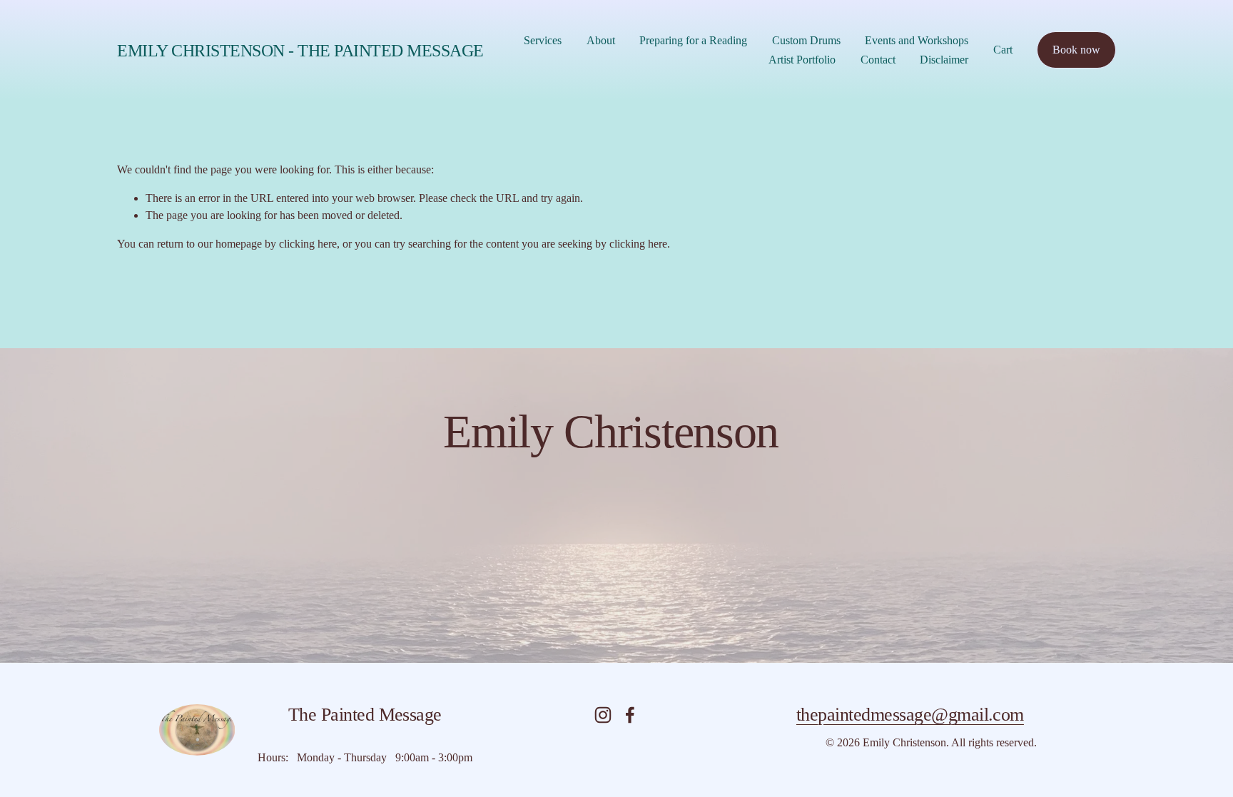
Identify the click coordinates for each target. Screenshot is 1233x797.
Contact (878, 60)
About (601, 40)
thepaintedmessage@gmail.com (910, 714)
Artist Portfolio (802, 60)
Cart (1003, 50)
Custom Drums (806, 40)
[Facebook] (630, 715)
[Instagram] (603, 715)
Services (543, 40)
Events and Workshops (916, 40)
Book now (1076, 50)
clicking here (308, 244)
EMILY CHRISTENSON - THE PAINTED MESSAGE (300, 50)
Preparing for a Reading (693, 40)
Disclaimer (944, 60)
